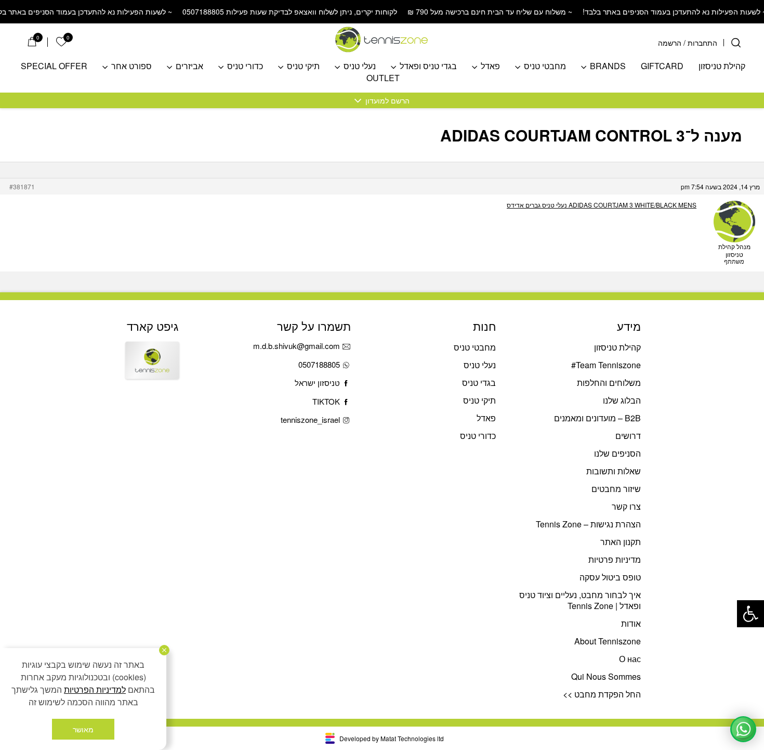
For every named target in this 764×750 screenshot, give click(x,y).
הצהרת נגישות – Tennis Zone (588, 524)
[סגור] (164, 650)
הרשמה (669, 42)
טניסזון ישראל (317, 382)
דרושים (628, 435)
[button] (750, 613)
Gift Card (152, 369)
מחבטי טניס (545, 66)
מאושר (83, 729)
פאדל (490, 66)
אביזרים (189, 66)
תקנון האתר (620, 541)
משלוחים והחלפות (609, 382)
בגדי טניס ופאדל (428, 66)
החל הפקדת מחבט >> (602, 694)
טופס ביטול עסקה (610, 577)
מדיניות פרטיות (614, 559)
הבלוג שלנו (622, 400)
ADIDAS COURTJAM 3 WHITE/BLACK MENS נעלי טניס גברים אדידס (601, 204)
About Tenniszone (607, 641)
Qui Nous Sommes (606, 676)
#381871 (22, 186)
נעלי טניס (360, 66)
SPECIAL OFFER (54, 66)
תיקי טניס (303, 66)
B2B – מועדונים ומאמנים (597, 417)
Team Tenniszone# (606, 364)
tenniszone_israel (310, 419)
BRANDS (608, 66)
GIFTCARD (662, 66)
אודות (631, 623)
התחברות (702, 42)
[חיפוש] (736, 42)
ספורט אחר (131, 66)
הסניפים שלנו (617, 453)
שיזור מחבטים (616, 488)
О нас (630, 658)
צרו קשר (626, 506)
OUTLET (383, 78)
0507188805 (319, 364)
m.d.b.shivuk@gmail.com (296, 345)
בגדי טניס (479, 382)
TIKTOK (326, 401)
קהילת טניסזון (722, 66)
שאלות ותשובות (613, 470)
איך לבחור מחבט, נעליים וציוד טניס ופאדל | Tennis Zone (580, 600)
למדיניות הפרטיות (95, 689)
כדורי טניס (245, 66)
